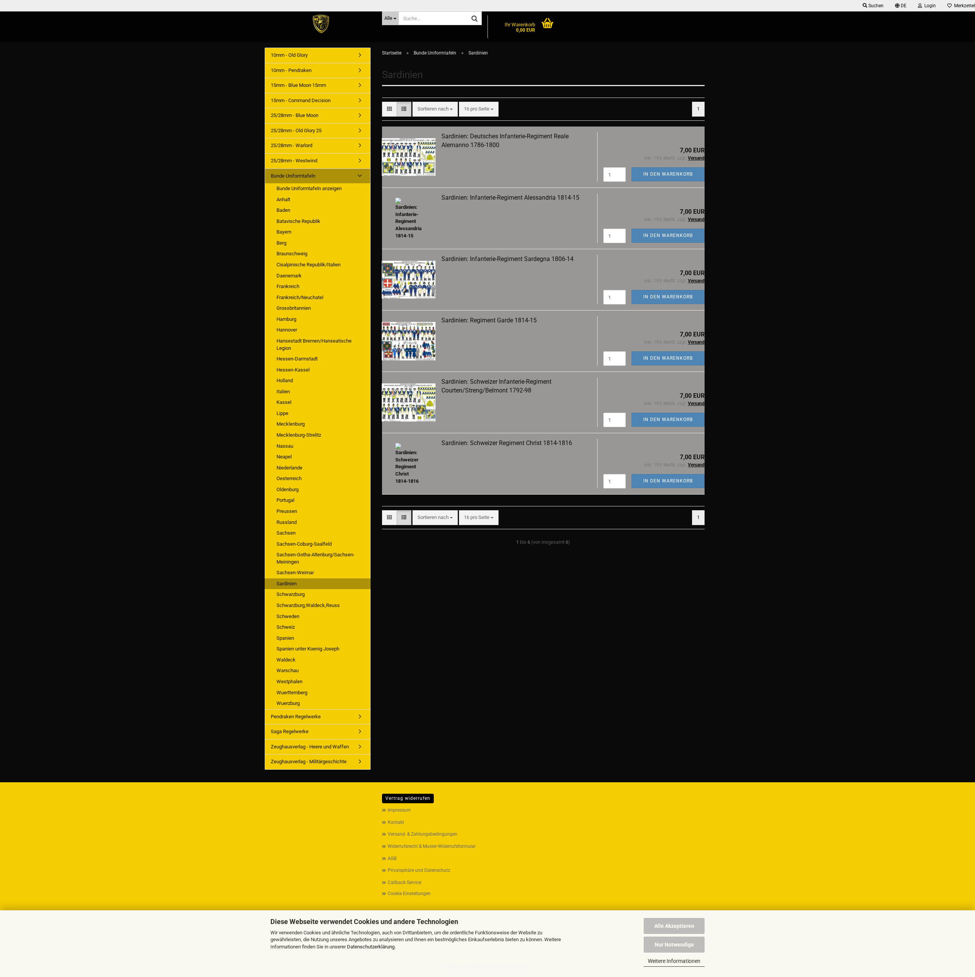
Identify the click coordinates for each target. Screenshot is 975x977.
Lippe (282, 413)
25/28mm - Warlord (291, 145)
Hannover (287, 330)
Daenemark (289, 276)
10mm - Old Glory (289, 55)
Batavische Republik (298, 221)
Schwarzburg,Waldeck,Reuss (308, 605)
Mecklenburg (291, 424)
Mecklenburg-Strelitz (299, 435)
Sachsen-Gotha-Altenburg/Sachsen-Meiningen (316, 558)
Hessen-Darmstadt (297, 359)
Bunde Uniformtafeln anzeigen (309, 188)
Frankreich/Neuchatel (300, 297)
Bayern (284, 232)
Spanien (285, 638)
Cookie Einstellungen (409, 893)
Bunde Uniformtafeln (293, 176)
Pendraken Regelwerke (296, 716)
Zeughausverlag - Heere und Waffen (310, 747)
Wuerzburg (288, 703)
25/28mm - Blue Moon (294, 115)
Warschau (288, 670)
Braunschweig (292, 253)
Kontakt (396, 822)
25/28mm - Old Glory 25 (296, 130)
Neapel (284, 457)
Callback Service (404, 882)
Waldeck (286, 660)
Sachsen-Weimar (295, 572)
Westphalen (289, 681)
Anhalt (283, 199)
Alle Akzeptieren (674, 926)
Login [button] (929, 5)
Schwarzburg (291, 594)
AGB (392, 858)
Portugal (285, 500)
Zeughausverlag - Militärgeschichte (309, 761)
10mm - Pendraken (291, 70)
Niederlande (289, 468)
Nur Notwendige (674, 945)
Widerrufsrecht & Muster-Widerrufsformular (432, 846)
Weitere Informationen (674, 961)
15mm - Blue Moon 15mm (298, 85)
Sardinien (287, 583)
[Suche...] (474, 19)
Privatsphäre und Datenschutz (419, 870)
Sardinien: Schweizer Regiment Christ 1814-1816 (506, 443)
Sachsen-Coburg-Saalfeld (304, 544)
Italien (283, 391)
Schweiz (286, 627)
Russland (287, 522)
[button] (900, 5)
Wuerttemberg (292, 692)
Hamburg (286, 319)
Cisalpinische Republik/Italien (308, 264)
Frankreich (288, 286)
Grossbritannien (294, 308)
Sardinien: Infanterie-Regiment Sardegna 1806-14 (507, 259)
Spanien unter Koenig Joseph (308, 649)
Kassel (284, 402)
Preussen (287, 511)
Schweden (288, 616)
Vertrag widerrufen (407, 798)
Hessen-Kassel (293, 370)
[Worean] (320, 24)
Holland (285, 380)
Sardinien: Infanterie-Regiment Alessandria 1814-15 (510, 197)
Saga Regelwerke (289, 731)
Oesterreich (289, 478)
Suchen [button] (875, 5)
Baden (283, 210)
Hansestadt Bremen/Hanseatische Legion (314, 344)
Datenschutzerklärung (371, 947)
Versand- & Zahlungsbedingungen (422, 834)
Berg (281, 243)
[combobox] (435, 109)
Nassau (285, 446)
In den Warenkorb (668, 174)
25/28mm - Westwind (294, 160)
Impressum (399, 810)
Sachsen (286, 533)
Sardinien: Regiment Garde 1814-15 (489, 320)
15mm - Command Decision (301, 100)
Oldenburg (288, 489)
